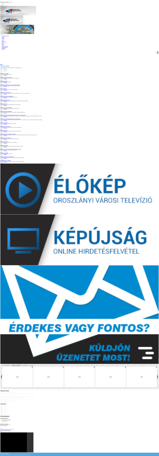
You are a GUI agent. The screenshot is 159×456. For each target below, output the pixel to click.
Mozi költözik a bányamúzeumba (5, 126)
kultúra (3, 41)
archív (3, 44)
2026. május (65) (4, 408)
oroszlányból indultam (5, 47)
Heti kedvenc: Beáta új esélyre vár (5, 92)
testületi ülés (3, 48)
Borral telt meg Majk (3, 88)
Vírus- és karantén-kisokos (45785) (5, 394)
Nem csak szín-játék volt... (4, 141)
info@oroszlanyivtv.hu (3, 426)
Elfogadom (2, 453)
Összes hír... (1, 163)
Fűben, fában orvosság (3, 130)
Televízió (3, 36)
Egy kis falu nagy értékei (4, 145)
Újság (3, 37)
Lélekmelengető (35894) (3, 399)
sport (2, 42)
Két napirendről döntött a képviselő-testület (7, 156)
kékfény (3, 43)
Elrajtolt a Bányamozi (3, 103)
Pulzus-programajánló (3, 81)
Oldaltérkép (9, 430)
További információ (6, 453)
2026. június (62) (4, 407)
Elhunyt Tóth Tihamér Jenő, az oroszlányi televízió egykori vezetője (10, 149)
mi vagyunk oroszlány (5, 46)
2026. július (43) (4, 406)
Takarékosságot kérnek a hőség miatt (6, 111)
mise (2, 45)
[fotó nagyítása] (157, 52)
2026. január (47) (4, 411)
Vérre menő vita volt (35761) (4, 401)
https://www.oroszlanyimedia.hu (6, 422)
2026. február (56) (4, 410)
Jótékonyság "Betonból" (4, 122)
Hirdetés (3, 38)
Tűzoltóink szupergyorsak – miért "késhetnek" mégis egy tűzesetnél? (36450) (10, 397)
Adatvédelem (5, 430)
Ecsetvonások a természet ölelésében (6, 107)
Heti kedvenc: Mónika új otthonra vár (6, 77)
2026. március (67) (4, 409)
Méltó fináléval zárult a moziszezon (5, 137)
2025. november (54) (4, 412)
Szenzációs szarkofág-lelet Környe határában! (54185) (7, 392)
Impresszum (1, 430)
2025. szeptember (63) (5, 414)
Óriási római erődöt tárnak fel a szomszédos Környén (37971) (8, 395)
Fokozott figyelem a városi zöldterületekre (6, 96)
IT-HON (3, 49)
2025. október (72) (4, 413)
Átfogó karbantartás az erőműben (5, 160)
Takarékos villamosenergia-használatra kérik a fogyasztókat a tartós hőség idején (12, 115)
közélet (3, 40)
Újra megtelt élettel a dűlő (4, 73)
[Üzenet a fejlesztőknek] (0, 428)
